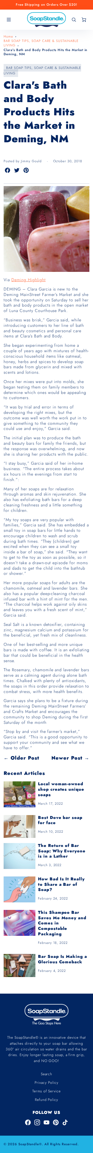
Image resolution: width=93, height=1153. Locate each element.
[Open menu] (9, 20)
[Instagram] (37, 1122)
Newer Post (66, 757)
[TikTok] (65, 1122)
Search (46, 1074)
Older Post (25, 757)
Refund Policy (46, 1099)
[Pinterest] (56, 1122)
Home (8, 36)
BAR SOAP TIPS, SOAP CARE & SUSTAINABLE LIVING (41, 43)
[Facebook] (28, 1122)
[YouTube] (46, 1122)
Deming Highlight (28, 280)
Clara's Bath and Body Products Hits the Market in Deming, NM (45, 52)
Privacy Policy (46, 1082)
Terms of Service (46, 1091)
